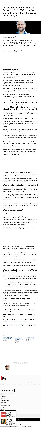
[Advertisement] (20, 61)
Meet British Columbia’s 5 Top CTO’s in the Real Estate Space (9, 414)
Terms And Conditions (5, 400)
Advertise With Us (4, 396)
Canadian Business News (5, 405)
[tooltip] (14, 363)
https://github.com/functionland (14, 325)
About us (2, 394)
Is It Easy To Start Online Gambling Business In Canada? (10, 420)
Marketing (2, 409)
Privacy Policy (3, 402)
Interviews (2, 407)
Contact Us (2, 398)
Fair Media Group (29, 426)
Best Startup (13, 365)
